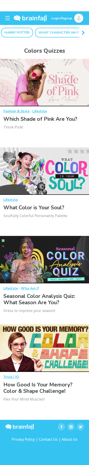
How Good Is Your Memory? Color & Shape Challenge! (37, 388)
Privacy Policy (23, 439)
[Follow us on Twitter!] (80, 426)
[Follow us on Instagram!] (71, 426)
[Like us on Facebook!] (61, 426)
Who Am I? (30, 288)
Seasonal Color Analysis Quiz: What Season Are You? (39, 299)
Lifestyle (39, 111)
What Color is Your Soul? (33, 207)
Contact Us (48, 439)
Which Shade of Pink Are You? (40, 119)
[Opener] (7, 18)
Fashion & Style (16, 111)
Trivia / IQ (11, 377)
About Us (69, 439)
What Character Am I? (59, 32)
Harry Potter (17, 32)
